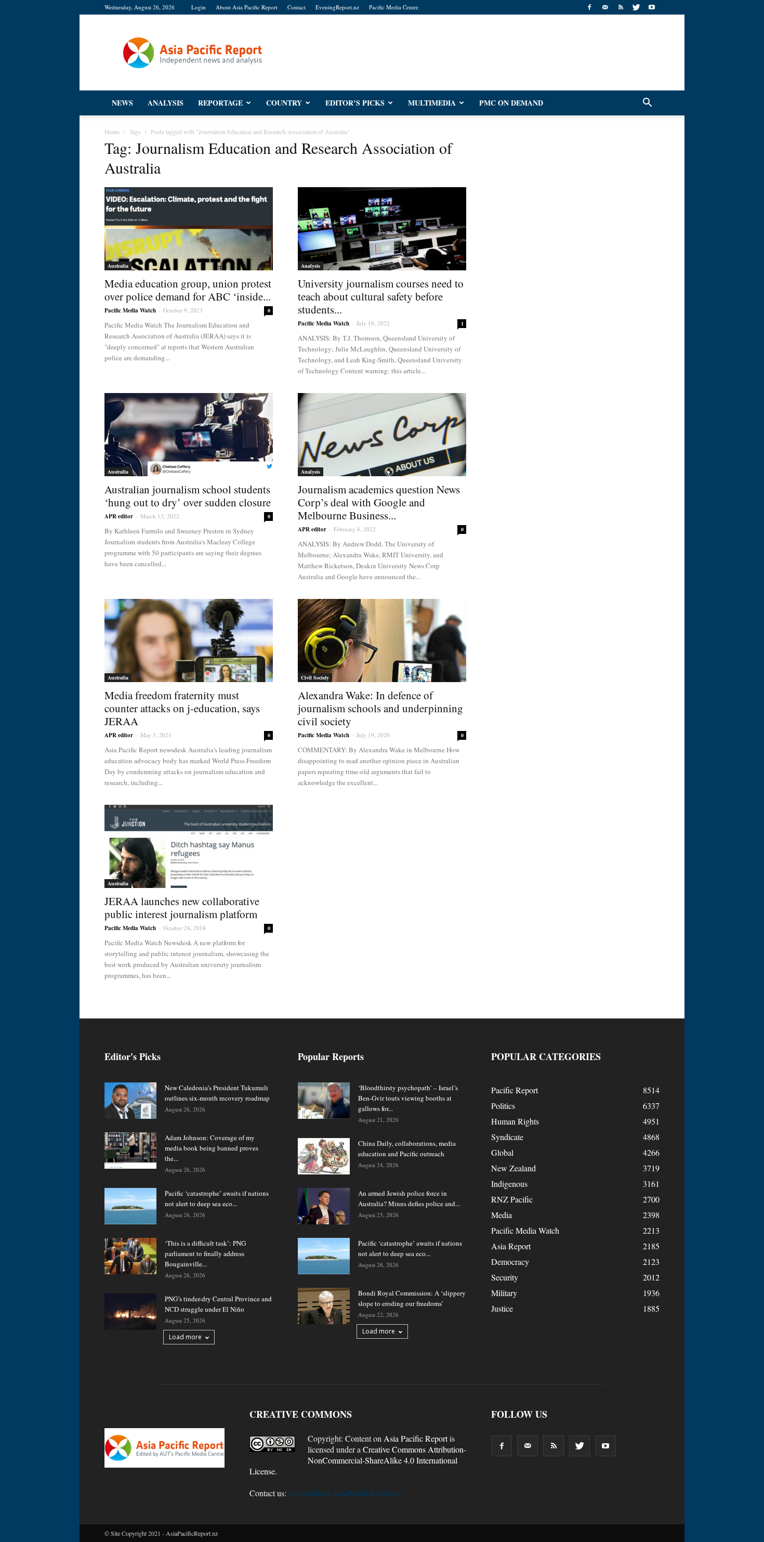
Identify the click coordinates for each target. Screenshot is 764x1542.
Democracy (510, 1261)
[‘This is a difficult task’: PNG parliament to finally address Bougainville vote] (130, 1256)
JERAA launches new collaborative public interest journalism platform (181, 907)
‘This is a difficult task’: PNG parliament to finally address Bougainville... (205, 1253)
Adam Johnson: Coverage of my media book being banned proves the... (211, 1148)
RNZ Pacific (512, 1199)
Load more (185, 1336)
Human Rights (515, 1121)
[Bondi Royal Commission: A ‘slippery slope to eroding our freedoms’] (324, 1306)
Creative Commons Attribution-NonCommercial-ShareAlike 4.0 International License (357, 1460)
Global (502, 1152)
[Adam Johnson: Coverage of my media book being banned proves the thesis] (130, 1150)
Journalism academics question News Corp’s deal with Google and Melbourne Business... (379, 502)
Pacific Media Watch (130, 310)
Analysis (165, 102)
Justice (502, 1308)
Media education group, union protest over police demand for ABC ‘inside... (187, 290)
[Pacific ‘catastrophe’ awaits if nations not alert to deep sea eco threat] (130, 1206)
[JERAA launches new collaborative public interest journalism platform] (188, 846)
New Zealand (513, 1167)
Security (504, 1277)
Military (504, 1292)
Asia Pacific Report (415, 1438)
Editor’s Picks (355, 102)
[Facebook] (589, 7)
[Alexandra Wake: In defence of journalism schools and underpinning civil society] (382, 640)
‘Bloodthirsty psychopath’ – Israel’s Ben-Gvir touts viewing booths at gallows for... (408, 1098)
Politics (503, 1105)
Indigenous (509, 1183)
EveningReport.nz (337, 7)
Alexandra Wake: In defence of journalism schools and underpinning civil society (380, 708)
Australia (118, 265)
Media (501, 1214)
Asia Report (511, 1245)
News (122, 102)
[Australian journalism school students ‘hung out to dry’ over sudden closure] (188, 434)
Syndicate (507, 1136)
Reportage (220, 102)
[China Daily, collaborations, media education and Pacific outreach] (324, 1156)
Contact (296, 7)
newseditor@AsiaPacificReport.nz (345, 1492)
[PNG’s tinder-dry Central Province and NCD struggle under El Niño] (130, 1311)
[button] (647, 102)
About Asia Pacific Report (247, 7)
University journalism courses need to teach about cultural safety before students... (381, 296)
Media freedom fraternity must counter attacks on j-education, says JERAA (182, 708)
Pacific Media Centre (393, 7)
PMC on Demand (511, 102)
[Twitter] (636, 7)
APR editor (118, 516)
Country (284, 102)
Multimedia (432, 102)
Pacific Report (514, 1089)
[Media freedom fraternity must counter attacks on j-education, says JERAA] (188, 640)
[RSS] (620, 7)
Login (198, 7)
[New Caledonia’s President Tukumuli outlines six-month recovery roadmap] (130, 1100)
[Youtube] (652, 7)
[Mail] (605, 7)
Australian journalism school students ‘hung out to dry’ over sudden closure (187, 495)
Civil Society (315, 677)
